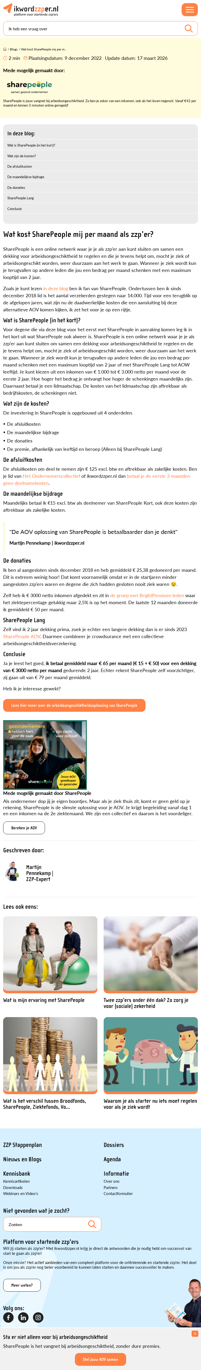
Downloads (13, 1187)
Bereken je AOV (24, 827)
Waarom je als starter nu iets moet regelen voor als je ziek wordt (150, 1104)
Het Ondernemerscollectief (51, 476)
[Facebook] (8, 1317)
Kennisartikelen (16, 1181)
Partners (111, 1187)
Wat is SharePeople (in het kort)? (31, 145)
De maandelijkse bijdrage (25, 176)
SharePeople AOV (21, 636)
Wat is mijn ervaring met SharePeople (44, 1000)
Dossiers (114, 1145)
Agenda (112, 1159)
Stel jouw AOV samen (100, 1359)
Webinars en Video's (20, 1193)
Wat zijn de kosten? (21, 155)
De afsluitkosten (19, 166)
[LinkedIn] (23, 1317)
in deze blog (55, 288)
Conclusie (14, 208)
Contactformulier (118, 1193)
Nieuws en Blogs (22, 1159)
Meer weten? (22, 1285)
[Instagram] (38, 1317)
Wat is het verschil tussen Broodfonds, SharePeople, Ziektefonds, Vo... (44, 1104)
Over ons (112, 1181)
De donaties (16, 187)
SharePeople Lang (20, 197)
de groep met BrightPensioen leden (147, 595)
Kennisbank (16, 1173)
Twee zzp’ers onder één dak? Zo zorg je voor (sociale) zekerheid (146, 1003)
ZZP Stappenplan (22, 1145)
